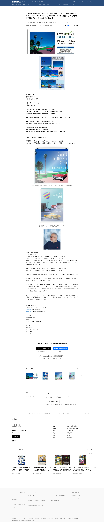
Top (13, 4)
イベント (48, 393)
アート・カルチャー (51, 397)
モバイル (25, 4)
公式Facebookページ (76, 495)
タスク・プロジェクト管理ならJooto (58, 495)
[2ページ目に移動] (89, 453)
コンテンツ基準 (31, 518)
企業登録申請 (80, 2)
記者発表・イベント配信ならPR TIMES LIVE (36, 500)
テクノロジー (18, 4)
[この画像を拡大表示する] (32, 376)
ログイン (87, 2)
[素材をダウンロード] (74, 26)
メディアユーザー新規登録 (60, 348)
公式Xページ (74, 501)
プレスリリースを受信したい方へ (18, 502)
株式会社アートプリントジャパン (33, 413)
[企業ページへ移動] (16, 426)
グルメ (67, 4)
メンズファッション (63, 397)
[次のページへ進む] (81, 375)
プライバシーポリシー (21, 518)
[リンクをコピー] (77, 26)
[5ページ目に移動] (91, 453)
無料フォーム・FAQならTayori (56, 498)
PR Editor (30, 508)
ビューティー (41, 4)
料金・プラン (14, 499)
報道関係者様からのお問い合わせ (46, 518)
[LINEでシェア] (70, 26)
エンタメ (34, 4)
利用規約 (37, 518)
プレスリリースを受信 (71, 2)
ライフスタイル (56, 4)
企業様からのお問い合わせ (60, 518)
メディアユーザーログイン (43, 348)
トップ (14, 413)
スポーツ (73, 4)
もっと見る (89, 449)
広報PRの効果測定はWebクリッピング (35, 505)
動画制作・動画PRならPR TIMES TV (35, 498)
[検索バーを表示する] (91, 2)
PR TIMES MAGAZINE (32, 503)
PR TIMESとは (15, 496)
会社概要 (14, 518)
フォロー (16, 436)
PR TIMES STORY (31, 495)
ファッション (48, 4)
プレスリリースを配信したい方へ (18, 504)
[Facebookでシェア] (68, 26)
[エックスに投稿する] (65, 26)
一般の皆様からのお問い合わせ (73, 518)
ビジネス (63, 4)
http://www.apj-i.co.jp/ (72, 424)
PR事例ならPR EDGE (55, 500)
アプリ (29, 4)
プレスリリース (21, 413)
